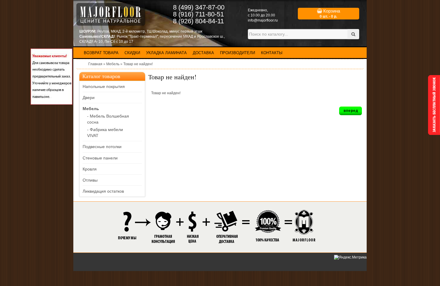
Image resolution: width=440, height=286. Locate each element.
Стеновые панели (100, 158)
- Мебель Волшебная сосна (108, 119)
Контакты (272, 53)
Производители (237, 53)
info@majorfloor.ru (263, 20)
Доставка (203, 53)
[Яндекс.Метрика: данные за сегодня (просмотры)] (350, 257)
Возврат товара (101, 53)
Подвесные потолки (102, 146)
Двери (89, 97)
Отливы (90, 180)
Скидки (132, 53)
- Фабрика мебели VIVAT (105, 132)
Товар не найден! (138, 64)
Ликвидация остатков (103, 191)
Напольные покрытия (104, 86)
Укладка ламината (166, 53)
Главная (95, 64)
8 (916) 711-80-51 (198, 14)
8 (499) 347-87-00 (198, 7)
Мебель (112, 64)
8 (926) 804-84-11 (198, 21)
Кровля (90, 169)
